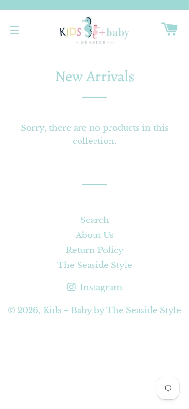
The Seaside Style (94, 265)
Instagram (100, 288)
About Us (95, 235)
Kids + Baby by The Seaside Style (112, 310)
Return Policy (95, 250)
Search (94, 220)
